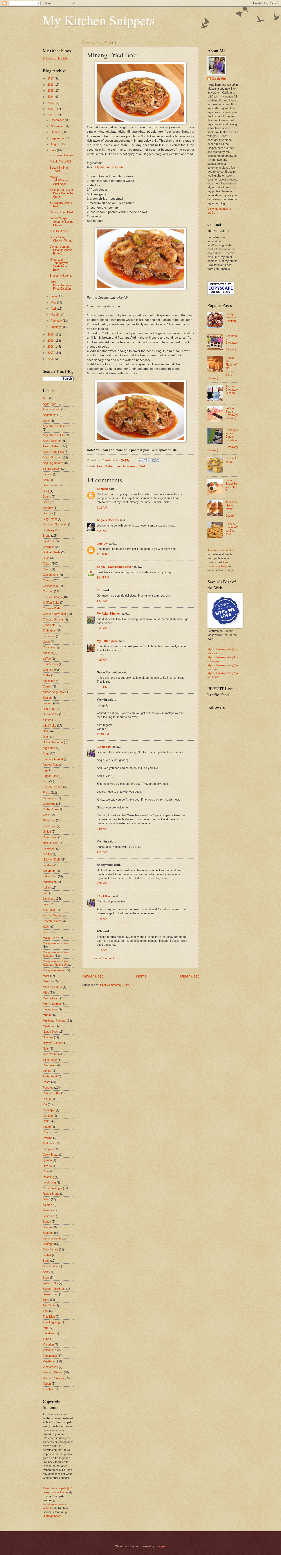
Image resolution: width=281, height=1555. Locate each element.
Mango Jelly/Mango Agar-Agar (59, 180)
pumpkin (48, 1149)
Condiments (50, 664)
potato (47, 1126)
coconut (48, 653)
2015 (50, 90)
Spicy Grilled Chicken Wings (61, 239)
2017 (50, 78)
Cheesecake (51, 586)
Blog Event (50, 519)
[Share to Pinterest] (157, 460)
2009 (50, 340)
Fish (45, 781)
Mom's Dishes (52, 1003)
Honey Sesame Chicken (230, 317)
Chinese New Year (54, 613)
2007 (50, 352)
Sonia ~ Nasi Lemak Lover (115, 566)
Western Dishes (53, 1372)
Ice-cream (49, 870)
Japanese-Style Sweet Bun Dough (231, 508)
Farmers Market (53, 759)
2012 (50, 108)
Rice (46, 1171)
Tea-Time (49, 1305)
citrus (46, 641)
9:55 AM (102, 828)
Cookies (48, 669)
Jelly (46, 904)
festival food (50, 764)
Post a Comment (103, 958)
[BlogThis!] (145, 460)
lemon (46, 932)
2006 (50, 359)
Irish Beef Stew (59, 231)
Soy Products (51, 1266)
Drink (46, 731)
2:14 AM (102, 950)
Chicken (48, 591)
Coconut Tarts (230, 460)
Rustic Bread (51, 1193)
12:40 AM (103, 734)
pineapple (49, 1110)
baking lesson (51, 468)
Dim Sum (49, 709)
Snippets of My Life (55, 58)
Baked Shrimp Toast (59, 169)
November (58, 126)
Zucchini (48, 1389)
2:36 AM (102, 883)
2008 (50, 346)
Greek (46, 815)
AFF (45, 398)
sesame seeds (52, 1238)
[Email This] (141, 460)
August (56, 144)
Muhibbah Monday (54, 1020)
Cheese (47, 580)
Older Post (189, 976)
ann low (102, 543)
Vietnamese (50, 1367)
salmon (47, 1205)
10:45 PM (103, 577)
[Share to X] (149, 460)
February (57, 320)
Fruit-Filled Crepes (61, 155)
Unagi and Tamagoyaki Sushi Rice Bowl (59, 264)
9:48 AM (102, 918)
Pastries (48, 1087)
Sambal (47, 1210)
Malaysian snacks (54, 970)
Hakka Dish (50, 842)
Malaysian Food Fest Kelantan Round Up (56, 963)
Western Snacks (53, 1378)
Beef (118, 466)
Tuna (46, 1338)
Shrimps (48, 1244)
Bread (46, 535)
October (56, 132)
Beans (47, 496)
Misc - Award (51, 998)
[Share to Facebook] (153, 460)
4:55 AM (102, 601)
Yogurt (47, 1383)
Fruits (46, 792)
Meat (142, 466)
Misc (46, 992)
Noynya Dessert (53, 1042)
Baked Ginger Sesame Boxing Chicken (61, 222)
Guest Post (50, 837)
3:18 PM (102, 687)
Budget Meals (51, 552)
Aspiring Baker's (53, 463)
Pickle (47, 1098)
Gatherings (50, 798)
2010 (50, 334)
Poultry (47, 1132)
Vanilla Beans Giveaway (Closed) (231, 413)
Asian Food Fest (53, 451)
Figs (45, 770)
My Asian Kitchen (109, 613)
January (56, 326)
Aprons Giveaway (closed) (231, 390)
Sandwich (49, 1216)
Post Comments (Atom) (115, 985)
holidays (48, 865)
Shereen (102, 489)
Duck (46, 736)
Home (141, 976)
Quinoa (47, 1160)
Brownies (48, 546)
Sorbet (47, 1255)
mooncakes (50, 1009)
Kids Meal (49, 909)
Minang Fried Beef (61, 212)
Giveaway (49, 803)
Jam (45, 893)
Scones (47, 1227)
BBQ (46, 491)
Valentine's (49, 1350)
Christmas (49, 630)
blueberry (48, 530)
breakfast (49, 541)
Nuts (46, 1048)
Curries (47, 686)
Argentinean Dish (54, 435)
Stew (46, 1277)
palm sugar (50, 1059)
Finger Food (50, 776)
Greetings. (49, 826)
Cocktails (49, 647)
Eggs (46, 753)
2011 (50, 115)
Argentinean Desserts (56, 426)
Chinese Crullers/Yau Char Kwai (231, 529)
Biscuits (48, 513)
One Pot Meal (51, 1054)
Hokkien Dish (51, 859)
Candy (47, 569)
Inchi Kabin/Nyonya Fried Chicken (60, 285)
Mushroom (49, 1026)
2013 (50, 103)
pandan (47, 1070)
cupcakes (49, 680)
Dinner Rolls (50, 714)
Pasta (46, 1082)
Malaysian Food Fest (56, 943)
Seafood (48, 1232)
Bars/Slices (50, 485)
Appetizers (49, 415)
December (58, 120)
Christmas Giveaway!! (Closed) (231, 342)
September (58, 138)
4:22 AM (102, 659)
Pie (45, 1104)
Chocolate (49, 625)
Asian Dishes (105, 466)
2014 (50, 96)
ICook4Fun (104, 747)
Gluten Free (50, 809)
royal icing (49, 1182)
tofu (45, 1328)
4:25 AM (102, 852)
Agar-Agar (49, 404)
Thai (45, 1311)
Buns (46, 558)
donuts (47, 720)
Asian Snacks (52, 457)
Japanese (49, 898)
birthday (48, 507)
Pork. (46, 1121)
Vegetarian (49, 1361)
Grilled (47, 831)
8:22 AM (102, 530)
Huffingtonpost (52, 1516)
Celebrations (51, 574)
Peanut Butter (51, 1093)
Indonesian (130, 466)
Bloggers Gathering (55, 524)
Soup (46, 1260)
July (54, 150)
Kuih (46, 926)
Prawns (47, 1138)
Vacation (48, 1344)
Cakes (47, 563)
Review (47, 1165)
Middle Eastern (52, 987)
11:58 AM (103, 554)
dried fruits (49, 725)
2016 (50, 84)
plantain (48, 1115)
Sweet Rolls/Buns (54, 1288)
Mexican (48, 981)
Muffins (47, 1015)
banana (47, 474)
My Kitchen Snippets (99, 20)
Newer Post (92, 976)
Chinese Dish (51, 608)
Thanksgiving (51, 1322)
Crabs (46, 675)
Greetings (49, 820)
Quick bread (50, 1154)
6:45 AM (102, 628)
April (54, 308)
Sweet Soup (50, 1294)
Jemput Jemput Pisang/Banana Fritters (61, 250)
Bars (46, 480)
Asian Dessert (52, 440)
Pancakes (49, 1065)
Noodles (48, 1037)
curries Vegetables (54, 692)
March (55, 314)
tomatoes (49, 1333)
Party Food (50, 1076)
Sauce (47, 1221)
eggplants (49, 748)
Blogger (160, 1546)
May (54, 302)
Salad (46, 1199)
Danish (47, 697)
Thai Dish (49, 1316)
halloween (49, 848)
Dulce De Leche (53, 742)
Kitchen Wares (52, 915)
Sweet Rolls (50, 1283)
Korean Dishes (52, 921)
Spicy (46, 1272)
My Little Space (107, 641)
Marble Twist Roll (61, 161)
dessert (47, 703)
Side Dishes (50, 1249)
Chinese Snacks (53, 619)
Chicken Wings (52, 597)
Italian (46, 887)
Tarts (46, 1299)
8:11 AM (102, 507)
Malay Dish (50, 938)
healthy (47, 854)
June (54, 296)
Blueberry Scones (61, 275)
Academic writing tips (221, 550)
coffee (47, 658)
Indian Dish (50, 876)
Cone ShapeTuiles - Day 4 (231, 485)
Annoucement (51, 409)
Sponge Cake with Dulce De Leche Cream (61, 193)
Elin (99, 590)
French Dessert (52, 787)
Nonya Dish (50, 1031)
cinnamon (49, 636)
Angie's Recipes (108, 520)
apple (46, 420)
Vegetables (50, 1355)
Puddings (49, 1143)
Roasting (48, 1177)
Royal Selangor (52, 1188)
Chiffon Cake (51, 602)
